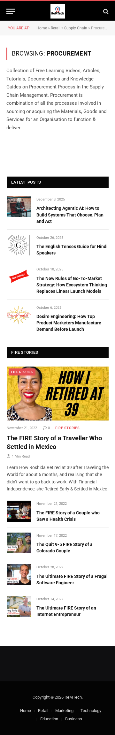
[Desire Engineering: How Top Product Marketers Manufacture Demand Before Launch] (19, 315)
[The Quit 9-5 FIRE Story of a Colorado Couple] (19, 543)
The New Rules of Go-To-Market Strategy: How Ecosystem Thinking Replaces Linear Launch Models (71, 285)
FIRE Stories (22, 372)
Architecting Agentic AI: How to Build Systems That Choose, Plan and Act (69, 215)
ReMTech (73, 697)
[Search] (105, 11)
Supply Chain (75, 28)
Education (49, 718)
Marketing (64, 710)
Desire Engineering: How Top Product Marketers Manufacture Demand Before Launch (68, 323)
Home (41, 28)
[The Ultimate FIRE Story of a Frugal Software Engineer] (19, 574)
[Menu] (10, 11)
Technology (90, 710)
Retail (55, 28)
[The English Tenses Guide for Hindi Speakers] (19, 245)
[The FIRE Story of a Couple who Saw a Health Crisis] (19, 511)
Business (73, 718)
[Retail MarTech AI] (57, 11)
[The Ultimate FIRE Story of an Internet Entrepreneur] (19, 606)
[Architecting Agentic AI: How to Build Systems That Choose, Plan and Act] (19, 206)
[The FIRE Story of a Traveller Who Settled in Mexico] (58, 394)
